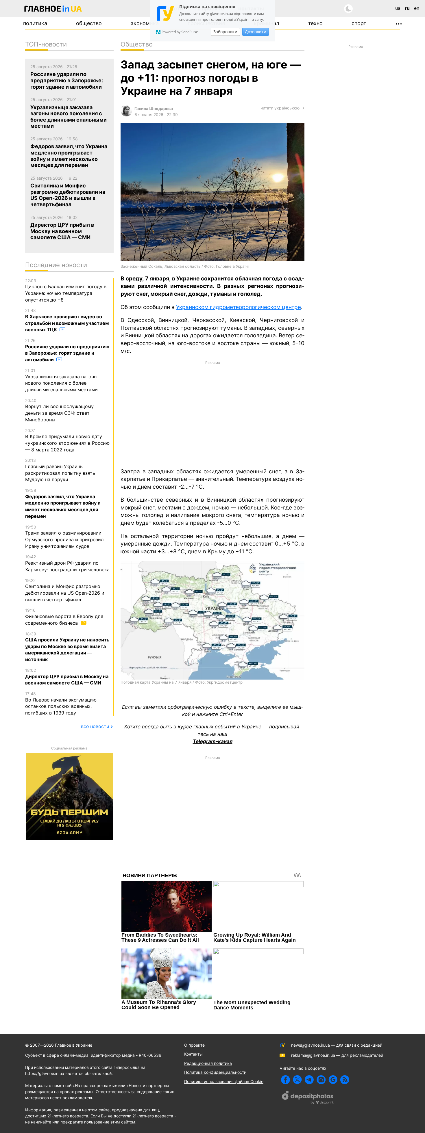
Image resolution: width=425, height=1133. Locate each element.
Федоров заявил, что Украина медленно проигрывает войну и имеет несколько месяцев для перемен (63, 503)
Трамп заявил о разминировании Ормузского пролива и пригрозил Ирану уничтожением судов (64, 536)
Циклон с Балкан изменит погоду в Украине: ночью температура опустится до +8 (65, 290)
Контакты (193, 1054)
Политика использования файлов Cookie (223, 1081)
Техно (315, 23)
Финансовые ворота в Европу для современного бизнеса (64, 617)
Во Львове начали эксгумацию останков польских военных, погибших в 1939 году (61, 703)
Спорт (359, 23)
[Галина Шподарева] (126, 114)
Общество (89, 23)
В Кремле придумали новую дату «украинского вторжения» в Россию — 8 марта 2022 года (67, 440)
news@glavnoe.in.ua (310, 1045)
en (416, 8)
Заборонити (225, 31)
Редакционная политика (208, 1063)
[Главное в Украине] (53, 9)
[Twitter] (297, 1079)
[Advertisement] (212, 414)
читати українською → (282, 107)
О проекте (194, 1045)
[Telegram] (309, 1079)
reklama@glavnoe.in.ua (313, 1055)
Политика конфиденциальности (215, 1072)
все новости (95, 726)
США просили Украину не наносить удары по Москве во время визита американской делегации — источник (67, 647)
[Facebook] (285, 1079)
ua (397, 8)
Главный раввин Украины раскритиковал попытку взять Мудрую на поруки (60, 470)
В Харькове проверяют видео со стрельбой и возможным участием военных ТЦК (67, 320)
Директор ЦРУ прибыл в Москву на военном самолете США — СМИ (66, 677)
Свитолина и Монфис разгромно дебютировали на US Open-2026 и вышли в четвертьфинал (64, 590)
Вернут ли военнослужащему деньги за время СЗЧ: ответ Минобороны (59, 410)
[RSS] (344, 1079)
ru (407, 8)
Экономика (145, 23)
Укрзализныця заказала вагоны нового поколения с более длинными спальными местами (61, 380)
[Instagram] (321, 1079)
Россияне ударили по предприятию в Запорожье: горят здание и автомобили (67, 350)
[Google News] (332, 1079)
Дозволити (255, 31)
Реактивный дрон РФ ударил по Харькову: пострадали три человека (67, 563)
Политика (35, 23)
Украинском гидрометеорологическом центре (238, 307)
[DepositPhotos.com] (308, 1098)
